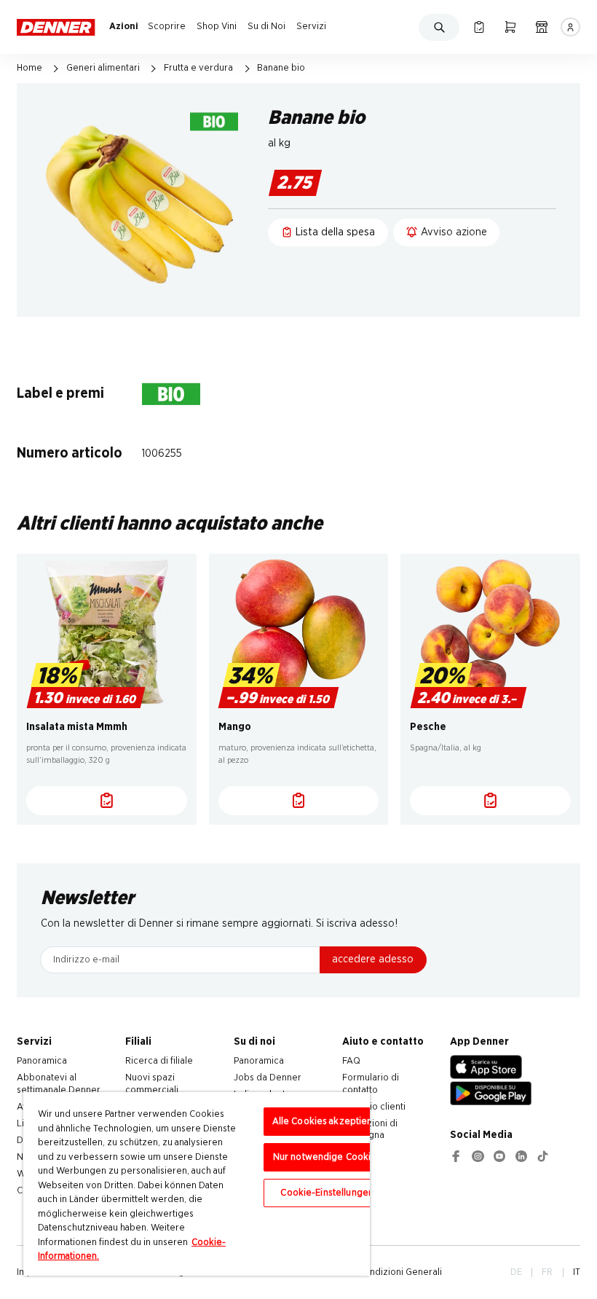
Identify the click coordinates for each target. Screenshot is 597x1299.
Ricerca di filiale (159, 1061)
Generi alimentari (103, 68)
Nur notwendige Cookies (327, 1157)
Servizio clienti (374, 1107)
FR (547, 1272)
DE (516, 1272)
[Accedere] (570, 26)
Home (29, 68)
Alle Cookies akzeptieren (327, 1121)
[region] (196, 1184)
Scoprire (167, 26)
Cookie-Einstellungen (326, 1193)
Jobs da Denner (267, 1077)
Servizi (311, 26)
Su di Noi (266, 26)
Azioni (123, 26)
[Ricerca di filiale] (541, 26)
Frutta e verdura (198, 68)
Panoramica (42, 1061)
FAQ (351, 1061)
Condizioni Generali (400, 1272)
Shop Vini (217, 26)
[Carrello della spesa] (510, 26)
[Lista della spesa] (479, 26)
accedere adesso (373, 959)
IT (576, 1272)
